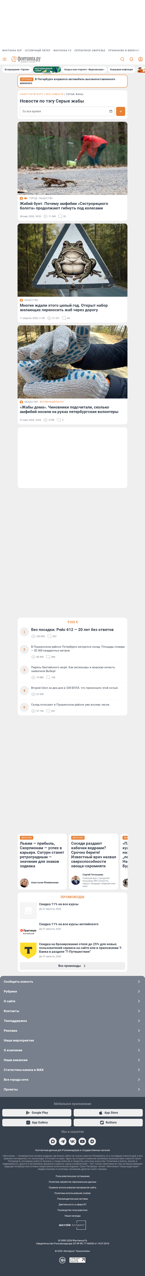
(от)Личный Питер (37, 50)
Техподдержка (15, 1021)
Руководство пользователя (72, 1210)
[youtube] (82, 1141)
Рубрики (10, 991)
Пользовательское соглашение (72, 1176)
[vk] (72, 1141)
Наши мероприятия (19, 1040)
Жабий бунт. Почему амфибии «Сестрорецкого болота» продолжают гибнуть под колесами (64, 205)
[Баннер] (47, 69)
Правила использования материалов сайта (72, 1187)
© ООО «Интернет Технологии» (72, 1251)
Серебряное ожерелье (89, 50)
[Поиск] (122, 59)
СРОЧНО (27, 79)
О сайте (9, 1001)
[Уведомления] (131, 59)
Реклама (10, 1030)
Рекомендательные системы (72, 1199)
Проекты (11, 1089)
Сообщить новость (18, 981)
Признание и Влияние (124, 50)
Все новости (55, 94)
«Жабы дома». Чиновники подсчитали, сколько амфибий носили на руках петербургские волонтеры (69, 409)
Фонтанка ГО (62, 50)
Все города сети (16, 1079)
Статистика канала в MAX (24, 1070)
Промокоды (72, 897)
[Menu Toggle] (4, 59)
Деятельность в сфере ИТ (72, 1204)
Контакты (11, 1011)
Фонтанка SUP (12, 50)
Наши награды (73, 1216)
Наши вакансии (16, 1060)
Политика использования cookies (72, 1193)
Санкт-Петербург (32, 94)
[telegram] (62, 1141)
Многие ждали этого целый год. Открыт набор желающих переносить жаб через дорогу (64, 307)
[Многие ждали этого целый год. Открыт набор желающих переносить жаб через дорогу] (72, 260)
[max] (53, 1141)
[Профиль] (140, 59)
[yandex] (92, 1141)
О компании (13, 1050)
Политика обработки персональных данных (72, 1182)
